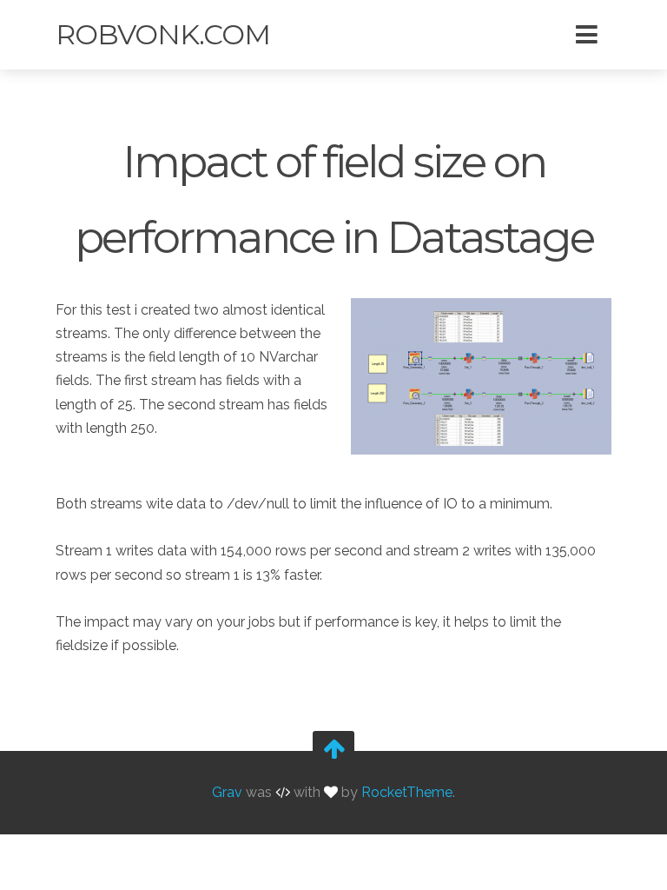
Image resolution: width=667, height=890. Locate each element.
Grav (227, 792)
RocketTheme (406, 792)
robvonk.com (163, 34)
